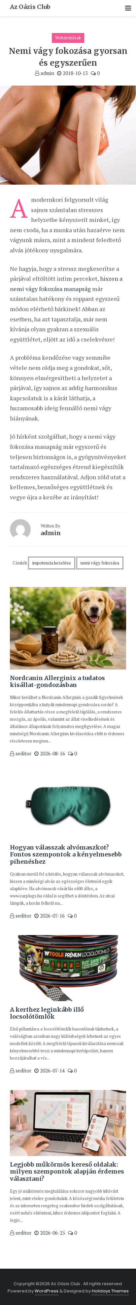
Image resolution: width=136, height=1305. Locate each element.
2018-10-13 (74, 73)
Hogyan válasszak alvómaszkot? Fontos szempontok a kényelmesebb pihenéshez (66, 854)
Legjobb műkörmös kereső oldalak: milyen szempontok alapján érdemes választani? (67, 1171)
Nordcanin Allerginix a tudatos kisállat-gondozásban (57, 681)
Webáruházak (68, 38)
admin (46, 73)
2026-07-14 (52, 1070)
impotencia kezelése (51, 563)
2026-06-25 (52, 1232)
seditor (22, 753)
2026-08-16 (52, 753)
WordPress (46, 1291)
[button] (128, 8)
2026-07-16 (52, 915)
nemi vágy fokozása (100, 563)
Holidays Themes (110, 1291)
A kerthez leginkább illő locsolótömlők (47, 1013)
